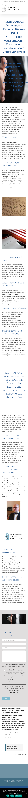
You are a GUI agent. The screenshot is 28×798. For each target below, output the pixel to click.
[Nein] (26, 793)
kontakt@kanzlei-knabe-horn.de (18, 1)
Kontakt (8, 781)
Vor (23, 754)
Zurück (19, 754)
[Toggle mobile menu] (25, 5)
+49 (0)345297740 (6, 1)
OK (8, 795)
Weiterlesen (19, 795)
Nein (12, 795)
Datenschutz (19, 781)
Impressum (12, 781)
